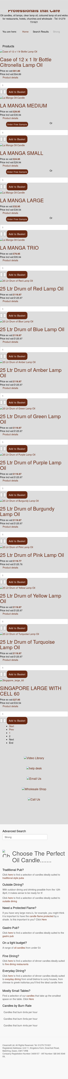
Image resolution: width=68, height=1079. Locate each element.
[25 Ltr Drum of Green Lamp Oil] (17, 408)
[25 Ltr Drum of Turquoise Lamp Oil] (19, 633)
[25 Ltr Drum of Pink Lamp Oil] (16, 546)
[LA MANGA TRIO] (12, 239)
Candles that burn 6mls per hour (20, 1012)
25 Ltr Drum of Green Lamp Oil (30, 419)
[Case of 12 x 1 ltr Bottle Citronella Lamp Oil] (18, 51)
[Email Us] (34, 778)
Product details (10, 77)
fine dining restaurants (16, 964)
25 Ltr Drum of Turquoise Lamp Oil (27, 644)
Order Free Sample (17, 124)
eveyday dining (13, 979)
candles (30, 995)
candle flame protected (41, 916)
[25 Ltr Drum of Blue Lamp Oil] (16, 321)
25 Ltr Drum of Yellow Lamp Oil (30, 598)
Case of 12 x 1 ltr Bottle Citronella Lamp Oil (25, 62)
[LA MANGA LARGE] (12, 192)
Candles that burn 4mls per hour (20, 1025)
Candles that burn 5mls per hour (20, 1018)
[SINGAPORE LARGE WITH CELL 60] (12, 679)
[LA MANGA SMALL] (12, 144)
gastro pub (8, 936)
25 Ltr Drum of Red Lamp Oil (32, 288)
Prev (11, 729)
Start (11, 726)
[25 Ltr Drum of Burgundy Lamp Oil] (19, 500)
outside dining (9, 901)
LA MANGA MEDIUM (23, 105)
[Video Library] (34, 757)
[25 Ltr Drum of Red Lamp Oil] (16, 280)
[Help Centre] (34, 768)
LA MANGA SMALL (21, 152)
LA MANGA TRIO (19, 247)
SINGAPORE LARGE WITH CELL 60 (30, 690)
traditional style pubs (13, 878)
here (10, 874)
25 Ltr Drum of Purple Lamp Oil (30, 465)
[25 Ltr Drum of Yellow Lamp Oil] (17, 587)
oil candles (19, 947)
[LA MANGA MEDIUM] (12, 97)
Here (44, 919)
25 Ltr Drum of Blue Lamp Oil (32, 329)
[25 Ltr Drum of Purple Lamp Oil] (17, 454)
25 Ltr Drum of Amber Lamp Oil (31, 372)
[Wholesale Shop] (34, 788)
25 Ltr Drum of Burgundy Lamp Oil (27, 511)
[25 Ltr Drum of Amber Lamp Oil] (17, 361)
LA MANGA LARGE (22, 200)
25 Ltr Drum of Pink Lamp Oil (32, 554)
